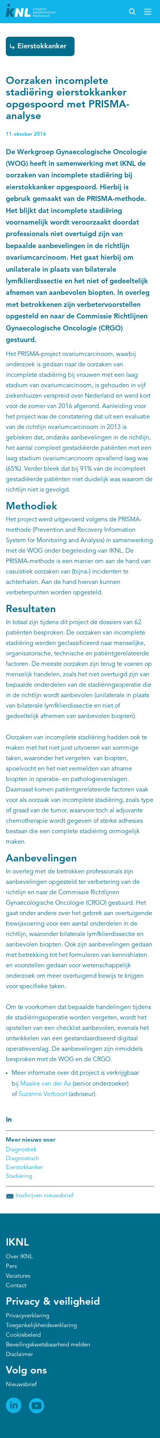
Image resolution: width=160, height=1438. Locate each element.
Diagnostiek (21, 1150)
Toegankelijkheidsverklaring (41, 1326)
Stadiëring (19, 1176)
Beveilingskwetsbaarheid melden (48, 1345)
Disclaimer (19, 1355)
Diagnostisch (22, 1159)
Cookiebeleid (23, 1335)
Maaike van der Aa (45, 1084)
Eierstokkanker (41, 46)
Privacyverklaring (27, 1316)
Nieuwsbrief (21, 1385)
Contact (16, 1286)
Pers (11, 1267)
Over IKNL (19, 1257)
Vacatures (18, 1276)
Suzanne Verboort (43, 1094)
